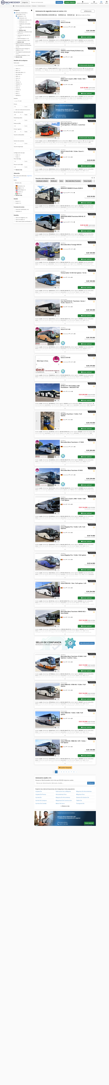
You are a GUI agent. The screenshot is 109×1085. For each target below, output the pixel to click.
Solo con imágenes (21, 217)
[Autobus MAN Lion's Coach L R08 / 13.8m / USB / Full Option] (47, 505)
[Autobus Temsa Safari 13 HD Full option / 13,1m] (47, 280)
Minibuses (23, 22)
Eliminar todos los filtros (83, 15)
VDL (18, 80)
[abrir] (65, 45)
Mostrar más (66, 806)
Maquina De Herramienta (63, 797)
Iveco (18, 78)
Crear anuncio (89, 116)
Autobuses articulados (24, 24)
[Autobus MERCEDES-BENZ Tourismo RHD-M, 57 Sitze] (47, 223)
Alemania (21, 186)
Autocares (23, 18)
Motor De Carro (60, 803)
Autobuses (21, 16)
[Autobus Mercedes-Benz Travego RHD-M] (47, 251)
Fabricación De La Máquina (63, 791)
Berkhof (18, 95)
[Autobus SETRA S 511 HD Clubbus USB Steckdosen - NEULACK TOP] (47, 392)
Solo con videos (20, 219)
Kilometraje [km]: (18, 117)
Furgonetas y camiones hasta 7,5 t (24, 32)
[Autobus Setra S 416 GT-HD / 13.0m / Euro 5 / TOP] (47, 158)
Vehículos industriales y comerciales (22, 13)
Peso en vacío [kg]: (18, 164)
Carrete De (38, 797)
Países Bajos (21, 190)
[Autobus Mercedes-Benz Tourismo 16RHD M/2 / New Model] (47, 618)
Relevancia (88, 11)
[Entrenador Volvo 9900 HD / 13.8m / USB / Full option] (47, 719)
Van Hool (19, 74)
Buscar (60, 2)
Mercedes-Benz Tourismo (73, 181)
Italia (19, 193)
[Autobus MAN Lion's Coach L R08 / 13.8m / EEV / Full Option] (47, 86)
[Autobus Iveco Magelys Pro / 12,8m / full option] (47, 562)
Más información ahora (87, 643)
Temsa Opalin (88, 181)
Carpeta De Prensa (40, 794)
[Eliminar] (56, 15)
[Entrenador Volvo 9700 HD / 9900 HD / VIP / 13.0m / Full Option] (47, 748)
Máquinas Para (80, 794)
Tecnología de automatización (23, 52)
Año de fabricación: (18, 112)
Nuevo (18, 201)
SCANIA (18, 89)
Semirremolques (23, 38)
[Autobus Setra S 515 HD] (47, 29)
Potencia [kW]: (17, 123)
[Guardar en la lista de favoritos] (94, 23)
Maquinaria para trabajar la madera (23, 49)
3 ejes (17, 157)
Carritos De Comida (40, 803)
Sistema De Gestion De (82, 797)
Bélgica (20, 188)
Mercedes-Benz (20, 72)
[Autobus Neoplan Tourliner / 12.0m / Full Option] (47, 421)
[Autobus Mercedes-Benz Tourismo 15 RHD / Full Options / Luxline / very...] (47, 663)
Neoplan (19, 84)
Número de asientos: (19, 141)
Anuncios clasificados (22, 209)
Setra (18, 68)
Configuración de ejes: (19, 152)
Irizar (18, 87)
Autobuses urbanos (25, 20)
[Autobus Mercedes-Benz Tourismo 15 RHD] (47, 477)
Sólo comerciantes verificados (24, 221)
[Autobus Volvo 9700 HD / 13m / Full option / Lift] (47, 590)
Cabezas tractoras (23, 40)
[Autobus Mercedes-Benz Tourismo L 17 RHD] (47, 449)
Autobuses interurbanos (25, 27)
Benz (18, 70)
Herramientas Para (61, 794)
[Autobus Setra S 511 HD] (47, 336)
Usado (18, 203)
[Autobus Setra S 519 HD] (47, 364)
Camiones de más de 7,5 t (23, 36)
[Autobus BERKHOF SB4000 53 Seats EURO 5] (47, 195)
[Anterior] (36, 29)
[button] (106, 2)
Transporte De (80, 803)
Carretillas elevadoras (23, 55)
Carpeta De (38, 791)
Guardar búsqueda (65, 767)
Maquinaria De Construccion (64, 800)
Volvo (18, 86)
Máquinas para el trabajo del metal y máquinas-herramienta (23, 45)
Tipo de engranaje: (18, 146)
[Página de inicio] (13, 6)
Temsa (18, 82)
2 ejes (17, 155)
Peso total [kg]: (17, 158)
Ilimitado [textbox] (18, 183)
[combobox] (23, 183)
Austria (20, 191)
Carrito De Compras (41, 800)
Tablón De (79, 800)
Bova (18, 93)
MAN (18, 76)
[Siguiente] (58, 29)
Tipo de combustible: (19, 134)
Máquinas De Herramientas (84, 791)
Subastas (19, 211)
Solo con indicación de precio (22, 109)
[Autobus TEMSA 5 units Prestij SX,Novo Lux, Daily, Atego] (47, 57)
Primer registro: (18, 129)
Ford (17, 91)
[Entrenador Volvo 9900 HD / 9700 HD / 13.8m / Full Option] (47, 691)
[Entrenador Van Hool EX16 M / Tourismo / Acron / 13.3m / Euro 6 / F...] (47, 308)
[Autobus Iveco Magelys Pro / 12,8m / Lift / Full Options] (47, 534)
